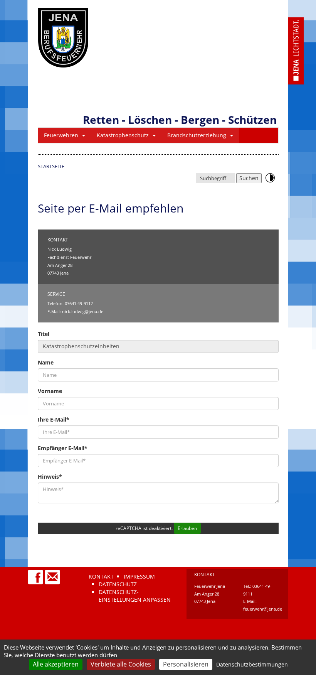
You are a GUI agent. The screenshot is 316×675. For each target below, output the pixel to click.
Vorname (50, 391)
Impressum (139, 576)
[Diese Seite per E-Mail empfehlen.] (53, 573)
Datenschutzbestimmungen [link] (252, 664)
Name (46, 362)
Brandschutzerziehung (196, 135)
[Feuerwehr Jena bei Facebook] (36, 573)
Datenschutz (118, 584)
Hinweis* (50, 476)
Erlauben (187, 528)
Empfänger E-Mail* (62, 448)
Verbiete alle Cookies (121, 664)
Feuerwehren (61, 135)
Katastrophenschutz (123, 135)
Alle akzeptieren (56, 664)
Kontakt (101, 576)
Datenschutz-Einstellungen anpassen (135, 595)
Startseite (51, 166)
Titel (43, 334)
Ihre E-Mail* (53, 419)
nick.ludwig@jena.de (82, 311)
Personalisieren (185, 664)
